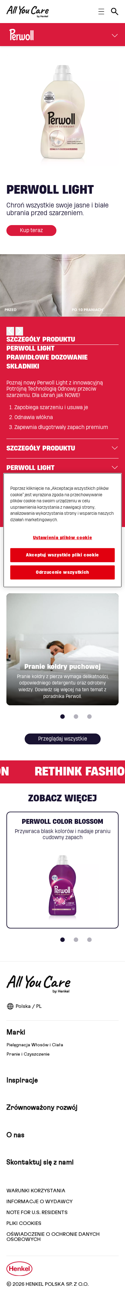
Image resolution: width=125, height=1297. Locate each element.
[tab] (62, 340)
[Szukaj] (115, 11)
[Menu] (115, 34)
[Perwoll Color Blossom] (62, 870)
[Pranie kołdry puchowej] (62, 649)
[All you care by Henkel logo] (27, 12)
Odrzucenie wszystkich (62, 572)
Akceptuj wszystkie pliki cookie (62, 555)
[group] (62, 110)
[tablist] (62, 939)
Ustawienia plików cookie (62, 538)
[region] (62, 530)
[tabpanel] (62, 409)
